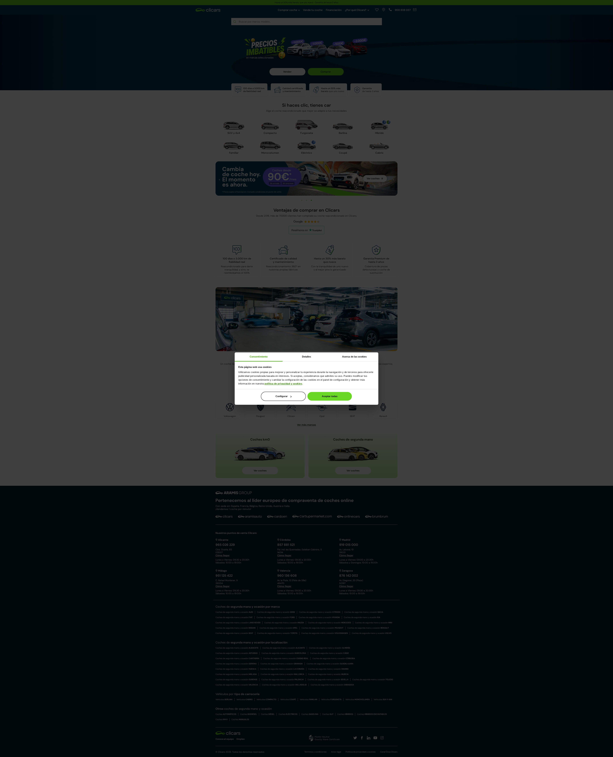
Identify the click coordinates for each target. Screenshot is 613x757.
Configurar (282, 396)
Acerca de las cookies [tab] (354, 356)
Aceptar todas (329, 396)
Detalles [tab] (306, 356)
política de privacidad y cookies (283, 383)
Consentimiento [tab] (259, 356)
